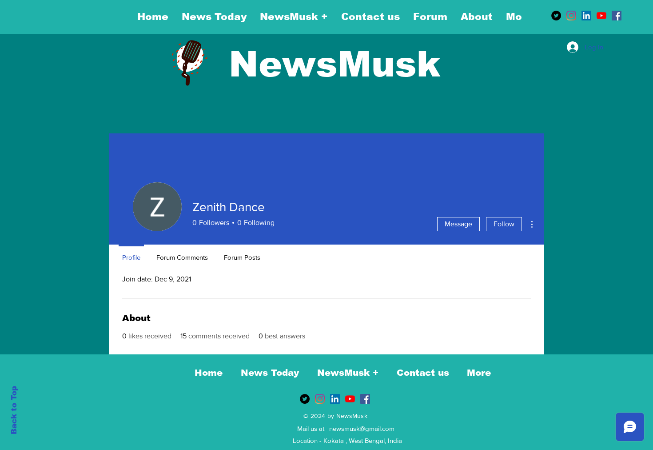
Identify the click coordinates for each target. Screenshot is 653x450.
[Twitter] (556, 15)
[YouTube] (601, 15)
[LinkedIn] (586, 15)
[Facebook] (616, 15)
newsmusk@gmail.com (361, 428)
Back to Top (14, 410)
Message (458, 224)
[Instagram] (571, 15)
